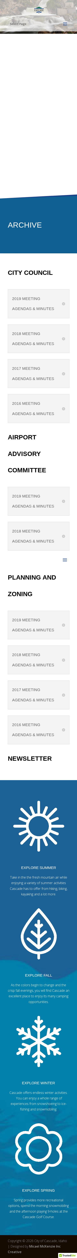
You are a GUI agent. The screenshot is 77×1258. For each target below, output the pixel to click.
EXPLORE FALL (38, 975)
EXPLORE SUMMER (38, 868)
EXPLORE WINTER (38, 1083)
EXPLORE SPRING (38, 1190)
